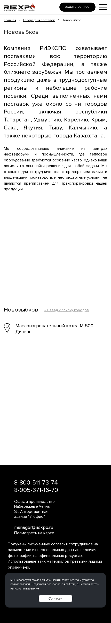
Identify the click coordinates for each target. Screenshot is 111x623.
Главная (10, 20)
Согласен (55, 598)
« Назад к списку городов (66, 310)
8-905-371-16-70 (36, 490)
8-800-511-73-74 (36, 482)
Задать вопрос (77, 7)
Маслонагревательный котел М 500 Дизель (54, 328)
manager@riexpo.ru (33, 527)
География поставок (39, 20)
